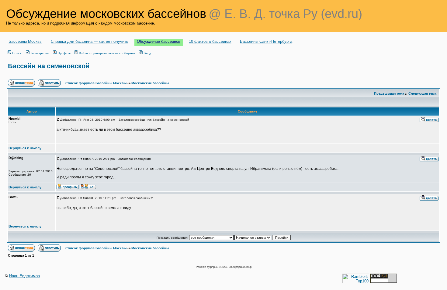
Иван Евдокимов (24, 276)
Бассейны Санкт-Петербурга (266, 41)
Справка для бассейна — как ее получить (89, 41)
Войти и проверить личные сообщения (107, 53)
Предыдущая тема (389, 93)
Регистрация (39, 53)
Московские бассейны (150, 83)
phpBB (214, 266)
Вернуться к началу (25, 148)
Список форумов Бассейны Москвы (95, 83)
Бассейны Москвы (25, 41)
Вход (147, 53)
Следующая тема (422, 93)
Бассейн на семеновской (49, 66)
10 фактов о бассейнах (210, 41)
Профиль (64, 53)
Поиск (16, 53)
